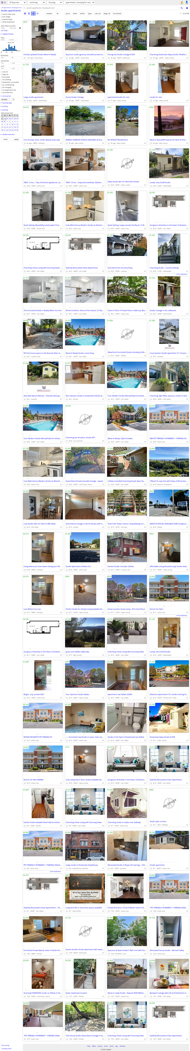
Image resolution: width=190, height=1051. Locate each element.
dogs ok (5, 74)
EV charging (7, 87)
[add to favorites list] (25, 58)
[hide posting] (61, 58)
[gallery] (33, 13)
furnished (6, 77)
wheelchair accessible (11, 82)
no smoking (7, 80)
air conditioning (8, 85)
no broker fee (8, 92)
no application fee (9, 90)
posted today (7, 19)
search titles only (9, 14)
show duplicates (9, 22)
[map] (37, 13)
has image (6, 17)
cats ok (5, 72)
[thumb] (29, 13)
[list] (25, 13)
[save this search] (187, 8)
